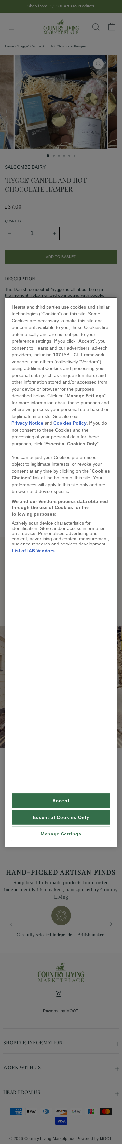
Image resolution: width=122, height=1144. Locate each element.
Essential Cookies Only (61, 817)
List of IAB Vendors (33, 550)
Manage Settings (61, 834)
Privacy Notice (27, 422)
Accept (60, 800)
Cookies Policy (70, 422)
